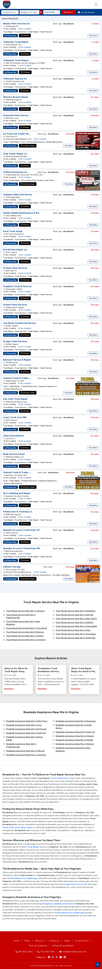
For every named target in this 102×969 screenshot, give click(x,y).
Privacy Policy (81, 940)
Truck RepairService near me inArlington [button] (25, 611)
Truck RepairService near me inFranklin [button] (25, 636)
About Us (39, 940)
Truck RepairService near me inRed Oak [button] (74, 614)
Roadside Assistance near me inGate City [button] (75, 732)
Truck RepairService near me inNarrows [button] (25, 632)
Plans (27, 940)
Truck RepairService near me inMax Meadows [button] (23, 622)
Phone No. (11, 35)
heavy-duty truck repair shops (17, 827)
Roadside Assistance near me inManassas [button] (76, 721)
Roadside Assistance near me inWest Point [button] (26, 721)
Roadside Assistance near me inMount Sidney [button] (24, 738)
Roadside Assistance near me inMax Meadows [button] (73, 749)
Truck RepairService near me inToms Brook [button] (26, 628)
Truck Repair (33, 847)
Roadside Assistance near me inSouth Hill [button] (26, 733)
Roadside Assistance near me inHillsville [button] (25, 751)
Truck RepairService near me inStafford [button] (74, 622)
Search (69, 12)
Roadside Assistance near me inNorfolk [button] (74, 740)
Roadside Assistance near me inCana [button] (24, 725)
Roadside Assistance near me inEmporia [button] (75, 736)
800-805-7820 (25, 951)
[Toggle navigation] (96, 4)
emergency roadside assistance (57, 903)
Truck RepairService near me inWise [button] (73, 630)
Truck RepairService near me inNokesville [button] (75, 638)
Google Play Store (72, 884)
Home (16, 940)
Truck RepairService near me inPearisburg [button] (75, 611)
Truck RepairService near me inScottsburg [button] (76, 634)
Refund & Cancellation (63, 945)
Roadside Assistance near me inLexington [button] (26, 755)
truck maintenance (60, 778)
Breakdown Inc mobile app (24, 878)
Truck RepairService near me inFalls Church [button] (76, 618)
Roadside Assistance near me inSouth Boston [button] (74, 726)
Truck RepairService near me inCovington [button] (26, 639)
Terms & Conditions (37, 945)
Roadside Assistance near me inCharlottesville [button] (21, 745)
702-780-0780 (47, 951)
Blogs (67, 940)
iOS (85, 884)
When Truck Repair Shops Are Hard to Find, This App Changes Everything (84, 670)
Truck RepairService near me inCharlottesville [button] (21, 616)
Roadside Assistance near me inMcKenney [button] (26, 729)
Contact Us (54, 940)
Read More (9, 689)
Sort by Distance (88, 12)
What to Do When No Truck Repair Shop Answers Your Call (16, 670)
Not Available (26, 29)
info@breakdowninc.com (74, 951)
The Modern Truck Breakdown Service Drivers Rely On (48, 670)
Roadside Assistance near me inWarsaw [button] (75, 744)
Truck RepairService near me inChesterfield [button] (76, 626)
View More (93, 35)
